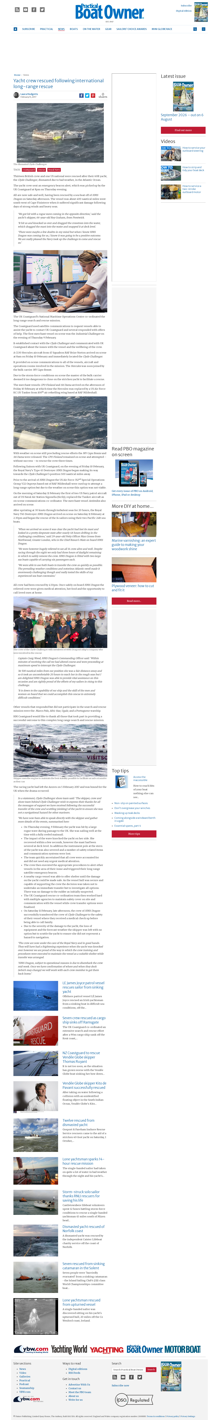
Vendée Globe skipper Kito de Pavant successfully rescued (84, 1085)
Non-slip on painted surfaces (131, 803)
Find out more (183, 130)
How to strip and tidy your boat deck (193, 169)
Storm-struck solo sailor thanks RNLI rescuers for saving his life (81, 1196)
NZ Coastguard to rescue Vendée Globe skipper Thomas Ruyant (81, 1057)
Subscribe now (120, 1385)
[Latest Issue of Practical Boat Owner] (201, 12)
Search (151, 1369)
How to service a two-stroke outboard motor (191, 189)
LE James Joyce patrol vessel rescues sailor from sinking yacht (83, 987)
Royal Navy (54, 169)
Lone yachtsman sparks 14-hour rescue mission (83, 1161)
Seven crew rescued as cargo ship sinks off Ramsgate (84, 1020)
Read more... (134, 600)
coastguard (29, 169)
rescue (41, 169)
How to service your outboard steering (193, 149)
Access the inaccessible (140, 778)
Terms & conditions (156, 1416)
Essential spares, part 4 (127, 825)
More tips (134, 833)
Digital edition (184, 11)
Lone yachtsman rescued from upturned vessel (81, 1302)
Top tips (120, 771)
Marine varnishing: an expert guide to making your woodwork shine (134, 544)
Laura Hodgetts (29, 94)
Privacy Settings (188, 1416)
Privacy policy (172, 1416)
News (26, 75)
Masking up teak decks (127, 812)
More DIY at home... (133, 506)
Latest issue (173, 76)
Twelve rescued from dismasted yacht (78, 1122)
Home (17, 75)
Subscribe (186, 5)
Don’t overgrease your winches (132, 808)
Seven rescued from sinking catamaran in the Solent (84, 1266)
